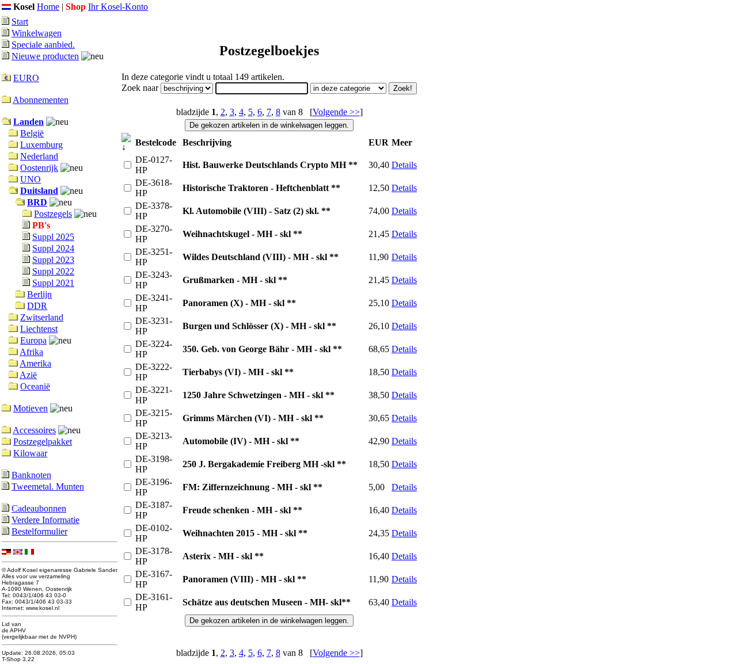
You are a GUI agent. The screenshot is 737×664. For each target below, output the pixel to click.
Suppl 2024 (53, 248)
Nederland (39, 156)
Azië (28, 375)
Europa (33, 340)
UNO (30, 179)
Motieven (30, 408)
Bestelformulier (39, 531)
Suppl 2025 (53, 237)
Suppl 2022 (53, 271)
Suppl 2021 (53, 283)
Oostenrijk (39, 168)
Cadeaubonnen (39, 508)
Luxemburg (41, 145)
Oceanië (35, 386)
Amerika (35, 363)
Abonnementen (41, 100)
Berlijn (39, 294)
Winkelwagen (37, 33)
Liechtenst (39, 329)
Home (48, 7)
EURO (26, 78)
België (32, 133)
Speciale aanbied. (43, 44)
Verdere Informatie (45, 520)
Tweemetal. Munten (48, 486)
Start (20, 21)
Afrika (31, 352)
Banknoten (31, 475)
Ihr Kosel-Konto (118, 7)
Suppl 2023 (53, 260)
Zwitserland (41, 317)
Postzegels (53, 214)
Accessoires (34, 430)
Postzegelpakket (42, 442)
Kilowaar (30, 453)
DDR (37, 306)
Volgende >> (336, 112)
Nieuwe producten (45, 56)
